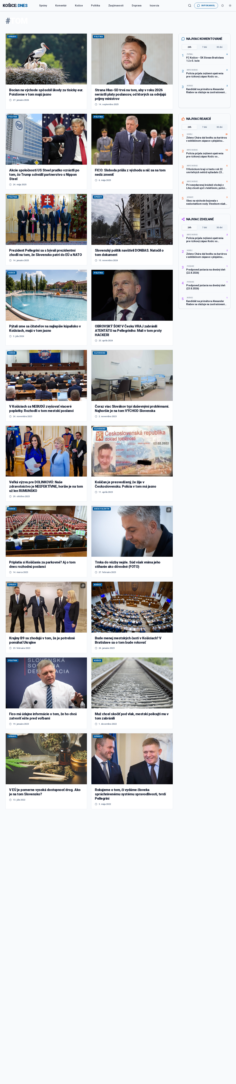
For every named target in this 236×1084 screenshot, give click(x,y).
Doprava (136, 5)
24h (189, 47)
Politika (95, 5)
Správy (43, 5)
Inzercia (154, 5)
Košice (79, 5)
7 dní (204, 47)
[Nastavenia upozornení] (222, 5)
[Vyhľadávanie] (190, 5)
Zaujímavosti (116, 5)
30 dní (219, 47)
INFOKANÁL (208, 5)
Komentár (61, 5)
